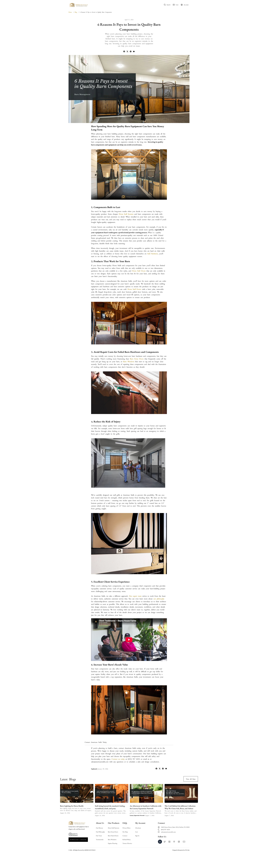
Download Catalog (78, 839)
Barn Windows (112, 840)
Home (97, 5)
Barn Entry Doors (113, 832)
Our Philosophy (100, 832)
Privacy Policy (126, 828)
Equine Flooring (112, 843)
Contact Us (152, 5)
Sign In (137, 836)
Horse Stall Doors (139, 271)
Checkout (138, 828)
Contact (125, 836)
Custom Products (116, 5)
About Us (104, 5)
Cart (136, 832)
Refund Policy (127, 840)
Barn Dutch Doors (113, 836)
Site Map (125, 832)
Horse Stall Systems (113, 828)
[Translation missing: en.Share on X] (127, 51)
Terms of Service (127, 843)
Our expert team (135, 596)
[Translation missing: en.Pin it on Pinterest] (130, 51)
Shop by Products (132, 5)
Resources (143, 5)
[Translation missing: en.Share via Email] (134, 51)
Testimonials (99, 840)
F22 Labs (187, 850)
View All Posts (190, 779)
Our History (99, 828)
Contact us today (118, 759)
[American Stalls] (79, 5)
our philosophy (158, 598)
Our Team (99, 836)
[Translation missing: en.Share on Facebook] (124, 51)
